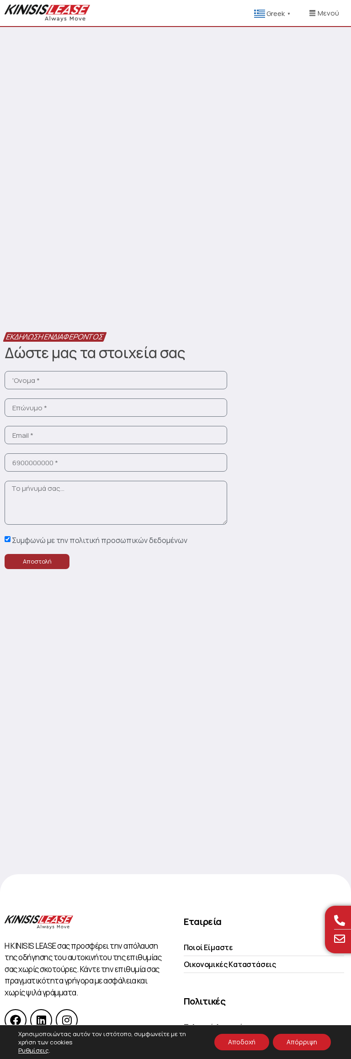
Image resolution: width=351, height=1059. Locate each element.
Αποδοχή (241, 1041)
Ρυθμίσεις (33, 1050)
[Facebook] (16, 1020)
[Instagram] (67, 1020)
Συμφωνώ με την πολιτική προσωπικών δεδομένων (99, 540)
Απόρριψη (302, 1041)
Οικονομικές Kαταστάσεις (230, 964)
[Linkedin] (41, 1020)
